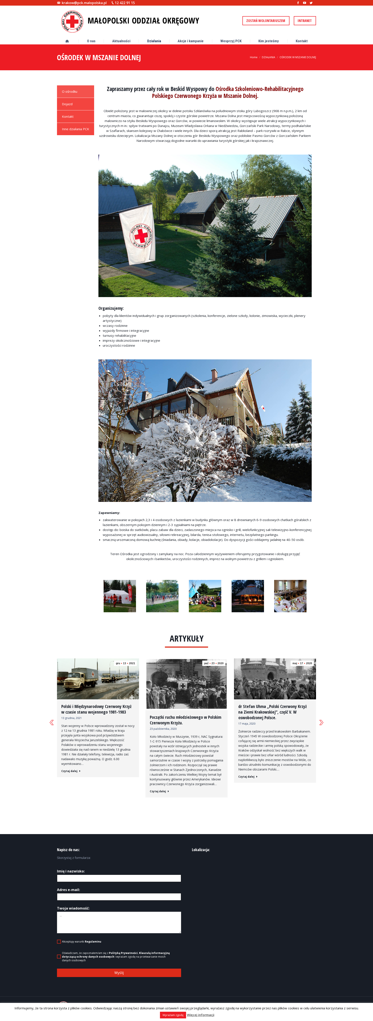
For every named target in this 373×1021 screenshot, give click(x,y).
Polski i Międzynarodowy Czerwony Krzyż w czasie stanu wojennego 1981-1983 (96, 709)
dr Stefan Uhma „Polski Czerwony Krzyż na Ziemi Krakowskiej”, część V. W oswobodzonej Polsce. (272, 712)
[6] (205, 596)
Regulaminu (93, 941)
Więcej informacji (200, 1015)
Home (254, 57)
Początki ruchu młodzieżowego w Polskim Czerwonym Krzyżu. (185, 720)
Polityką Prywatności (123, 953)
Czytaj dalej (69, 771)
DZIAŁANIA (268, 57)
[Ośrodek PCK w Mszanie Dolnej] (205, 226)
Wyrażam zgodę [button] (173, 1015)
